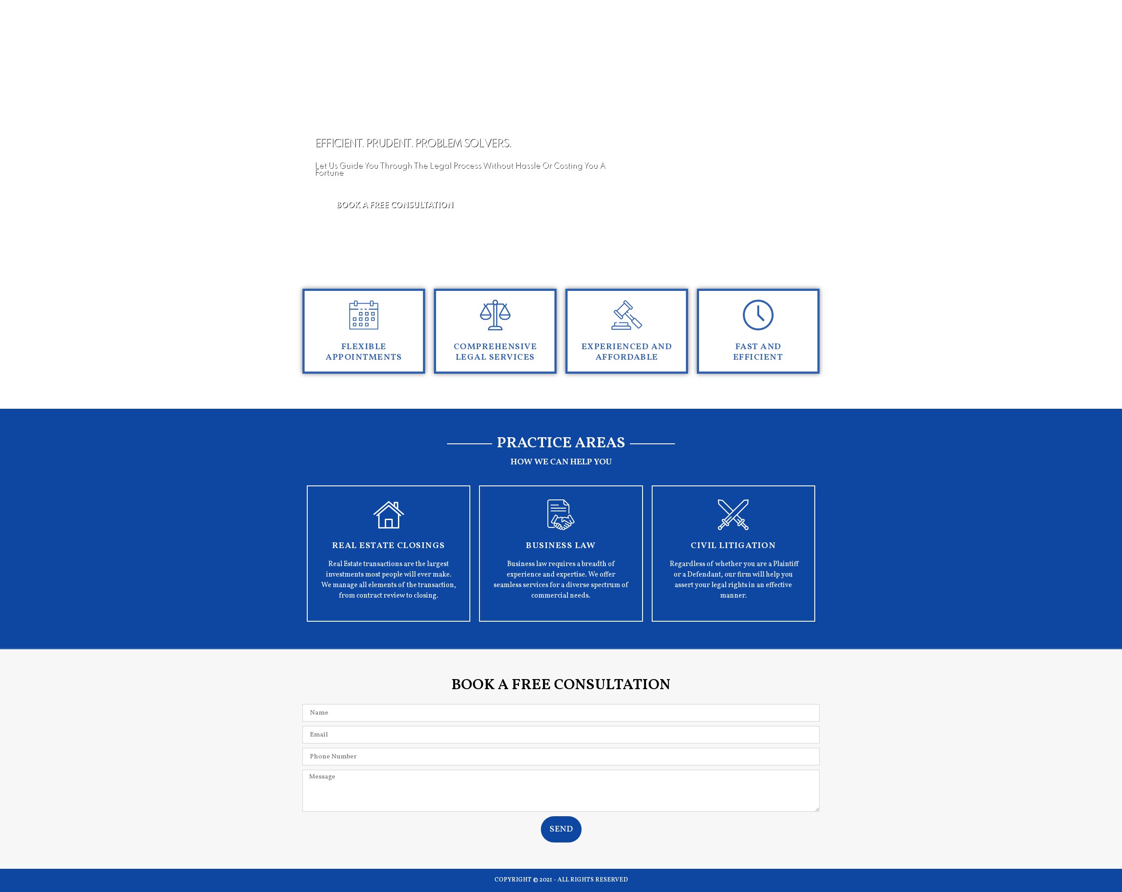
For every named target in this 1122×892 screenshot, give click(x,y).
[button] (395, 205)
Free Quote (599, 55)
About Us (656, 55)
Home (549, 55)
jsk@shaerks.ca (559, 25)
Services (707, 55)
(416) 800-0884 (799, 25)
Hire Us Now (765, 55)
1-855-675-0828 (674, 25)
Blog (815, 55)
